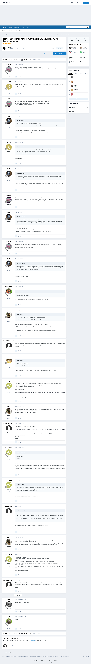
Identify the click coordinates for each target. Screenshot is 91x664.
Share (52, 48)
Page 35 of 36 (36, 59)
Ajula (73, 51)
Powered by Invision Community (45, 662)
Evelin (8, 356)
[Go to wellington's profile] (9, 386)
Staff (16, 30)
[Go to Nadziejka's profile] (72, 81)
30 (9, 59)
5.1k (9, 392)
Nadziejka (76, 81)
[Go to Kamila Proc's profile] (72, 94)
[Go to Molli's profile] (9, 121)
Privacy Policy (43, 660)
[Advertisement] (45, 15)
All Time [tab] (86, 73)
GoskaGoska (86, 47)
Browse (4, 27)
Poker (84, 51)
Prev (6, 59)
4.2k (9, 298)
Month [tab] (76, 73)
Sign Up (86, 2)
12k (9, 93)
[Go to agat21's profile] (72, 86)
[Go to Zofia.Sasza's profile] (9, 291)
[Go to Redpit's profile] (9, 604)
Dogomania (6, 3)
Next (27, 59)
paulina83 (76, 89)
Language (36, 660)
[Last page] (30, 60)
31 (11, 59)
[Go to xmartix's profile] (4, 48)
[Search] (87, 27)
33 (16, 59)
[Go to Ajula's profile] (70, 52)
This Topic (82, 27)
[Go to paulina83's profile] (72, 90)
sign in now (32, 640)
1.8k (9, 127)
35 (21, 59)
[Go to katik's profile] (9, 621)
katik (8, 616)
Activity (10, 27)
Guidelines (10, 30)
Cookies (55, 660)
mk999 (8, 64)
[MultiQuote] (16, 76)
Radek (75, 76)
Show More (78, 98)
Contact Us (50, 660)
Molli (8, 116)
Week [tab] (70, 73)
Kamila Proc (76, 93)
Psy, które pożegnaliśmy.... (20, 48)
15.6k (9, 321)
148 (9, 76)
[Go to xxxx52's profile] (9, 87)
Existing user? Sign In (76, 2)
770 (9, 611)
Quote (19, 76)
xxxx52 (8, 82)
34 (19, 59)
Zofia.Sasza (8, 286)
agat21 (75, 85)
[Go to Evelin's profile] (9, 361)
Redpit (8, 599)
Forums (3, 30)
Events (28, 27)
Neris (8, 310)
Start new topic (47, 53)
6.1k (9, 367)
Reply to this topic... (14, 645)
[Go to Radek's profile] (72, 77)
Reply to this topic (59, 53)
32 (14, 59)
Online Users (21, 30)
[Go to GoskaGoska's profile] (81, 48)
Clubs (23, 27)
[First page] (4, 60)
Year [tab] (81, 73)
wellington (8, 381)
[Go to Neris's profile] (9, 315)
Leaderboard (17, 27)
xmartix (10, 47)
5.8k (9, 628)
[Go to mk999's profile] (9, 69)
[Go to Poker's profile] (81, 52)
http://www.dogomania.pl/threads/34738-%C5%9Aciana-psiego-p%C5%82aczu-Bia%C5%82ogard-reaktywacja (40, 392)
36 (24, 59)
